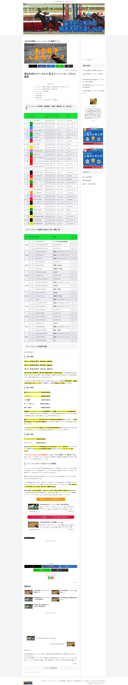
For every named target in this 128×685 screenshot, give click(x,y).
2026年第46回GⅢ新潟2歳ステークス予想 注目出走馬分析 (93, 80)
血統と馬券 (38, 97)
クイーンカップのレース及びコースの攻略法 (46, 99)
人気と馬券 (38, 93)
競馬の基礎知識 (62, 680)
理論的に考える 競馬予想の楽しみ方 (75, 680)
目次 (49, 84)
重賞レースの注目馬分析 (30, 537)
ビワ (93, 106)
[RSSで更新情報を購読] (52, 578)
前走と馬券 (38, 95)
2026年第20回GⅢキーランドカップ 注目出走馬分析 (93, 86)
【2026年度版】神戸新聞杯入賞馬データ (93, 70)
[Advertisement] (50, 551)
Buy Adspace (87, 680)
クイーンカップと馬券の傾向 (42, 91)
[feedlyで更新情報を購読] (49, 578)
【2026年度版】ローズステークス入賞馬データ (93, 92)
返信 (76, 663)
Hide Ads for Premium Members (98, 680)
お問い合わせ (44, 680)
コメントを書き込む (51, 668)
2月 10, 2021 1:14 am (28, 655)
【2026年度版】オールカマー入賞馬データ (93, 75)
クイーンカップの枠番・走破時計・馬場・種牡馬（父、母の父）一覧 (51, 86)
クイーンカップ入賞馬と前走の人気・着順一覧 (46, 89)
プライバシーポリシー (53, 680)
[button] (68, 66)
